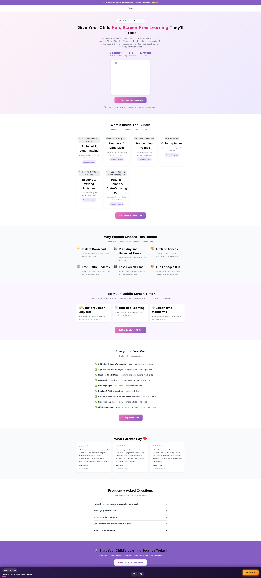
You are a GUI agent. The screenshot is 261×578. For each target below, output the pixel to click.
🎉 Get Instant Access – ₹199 (130, 562)
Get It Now (250, 572)
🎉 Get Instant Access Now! (130, 100)
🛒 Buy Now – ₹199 (130, 417)
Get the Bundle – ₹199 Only (131, 330)
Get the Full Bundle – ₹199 (130, 215)
